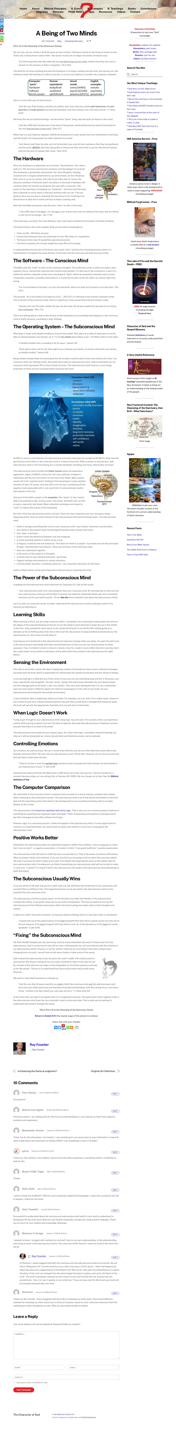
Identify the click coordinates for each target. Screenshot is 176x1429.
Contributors (148, 8)
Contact (135, 11)
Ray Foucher (48, 41)
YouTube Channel (144, 59)
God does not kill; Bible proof (142, 89)
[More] (71, 1027)
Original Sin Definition (103, 1071)
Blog (59, 41)
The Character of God (62, 1414)
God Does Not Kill (135, 540)
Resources (105, 11)
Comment (20, 1334)
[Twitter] (59, 1027)
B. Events (77, 8)
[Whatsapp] (68, 1027)
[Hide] (1, 45)
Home (23, 8)
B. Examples (95, 8)
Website (19, 1377)
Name (18, 1367)
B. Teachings (115, 8)
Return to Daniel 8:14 (45, 1016)
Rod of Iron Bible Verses (138, 545)
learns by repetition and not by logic (53, 810)
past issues (144, 48)
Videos (121, 11)
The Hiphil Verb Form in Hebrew (142, 550)
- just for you (145, 55)
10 (88, 41)
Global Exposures (89, 1417)
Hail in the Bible (134, 535)
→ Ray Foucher (37, 1049)
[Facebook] (55, 1027)
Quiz (91, 11)
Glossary (58, 11)
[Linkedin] (1, 27)
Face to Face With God (137, 554)
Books (132, 8)
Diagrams (42, 11)
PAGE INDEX (76, 11)
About (35, 8)
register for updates (144, 45)
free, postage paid (145, 52)
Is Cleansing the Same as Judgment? (37, 1071)
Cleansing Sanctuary (74, 41)
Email (73, 1367)
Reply (115, 1094)
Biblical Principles (55, 8)
